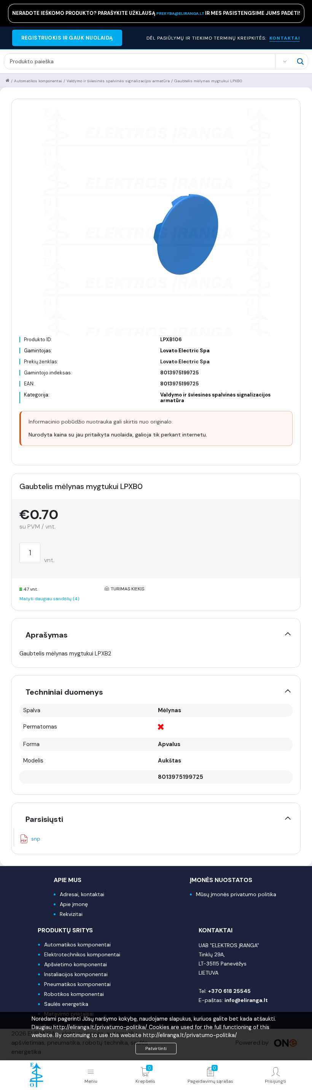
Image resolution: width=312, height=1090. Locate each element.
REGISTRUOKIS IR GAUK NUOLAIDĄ (67, 38)
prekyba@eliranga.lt (180, 13)
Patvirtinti (156, 1048)
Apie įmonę (74, 904)
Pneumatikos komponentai (77, 984)
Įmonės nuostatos (221, 880)
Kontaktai (215, 930)
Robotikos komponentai (74, 994)
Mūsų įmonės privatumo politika (236, 894)
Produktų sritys (65, 930)
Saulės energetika (66, 1003)
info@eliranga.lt (246, 1000)
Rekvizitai (71, 914)
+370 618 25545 (229, 991)
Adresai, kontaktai (82, 894)
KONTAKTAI (284, 38)
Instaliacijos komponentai (76, 974)
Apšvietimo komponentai (75, 964)
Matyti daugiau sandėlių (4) (49, 599)
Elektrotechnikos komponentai (82, 954)
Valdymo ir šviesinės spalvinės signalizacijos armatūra (118, 80)
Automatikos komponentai (38, 80)
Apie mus (67, 880)
